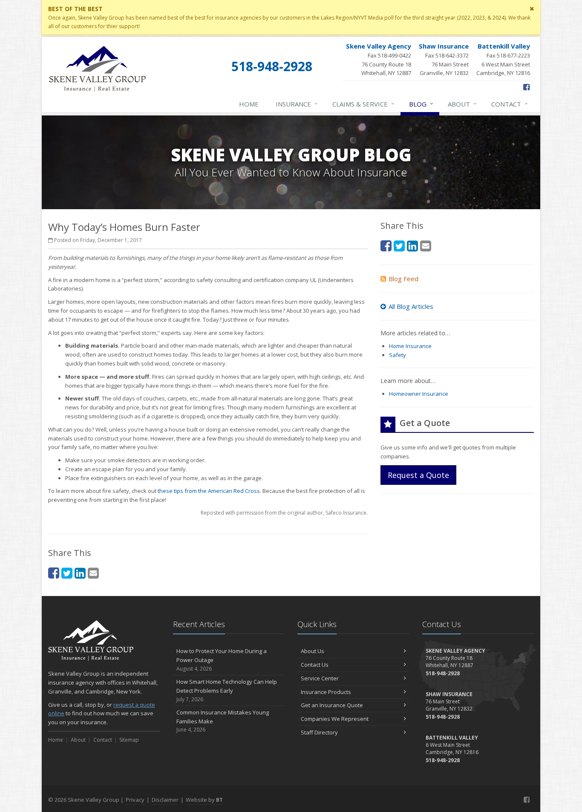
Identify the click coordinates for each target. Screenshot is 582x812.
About (462, 103)
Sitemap (129, 739)
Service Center (320, 678)
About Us (312, 651)
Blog (421, 103)
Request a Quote (418, 475)
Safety (397, 355)
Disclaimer (165, 799)
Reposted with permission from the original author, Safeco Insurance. (284, 512)
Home (249, 104)
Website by (204, 799)
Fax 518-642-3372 (444, 59)
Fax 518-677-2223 (503, 59)
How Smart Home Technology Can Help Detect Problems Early (226, 690)
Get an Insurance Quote (332, 705)
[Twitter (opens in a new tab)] (66, 573)
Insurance (297, 103)
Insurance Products (326, 692)
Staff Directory (319, 732)
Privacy (135, 799)
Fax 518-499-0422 (378, 59)
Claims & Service (363, 103)
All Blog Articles (411, 306)
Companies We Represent (335, 719)
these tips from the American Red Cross (209, 491)
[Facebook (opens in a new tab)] (526, 87)
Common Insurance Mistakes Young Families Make (222, 721)
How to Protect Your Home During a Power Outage (221, 659)
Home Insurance (410, 346)
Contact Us (314, 664)
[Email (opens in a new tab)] (93, 573)
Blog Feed (403, 278)
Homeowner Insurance (418, 393)
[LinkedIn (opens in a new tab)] (80, 573)
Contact (509, 103)
